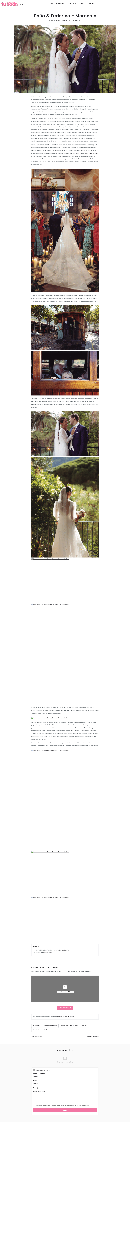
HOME (51, 4)
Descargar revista (65, 1008)
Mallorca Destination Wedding (69, 1025)
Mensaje (35, 1088)
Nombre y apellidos (39, 1073)
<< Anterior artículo (36, 1036)
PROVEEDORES (60, 4)
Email (35, 1080)
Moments (84, 1025)
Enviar (65, 1110)
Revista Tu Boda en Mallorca (65, 1016)
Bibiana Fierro (47, 952)
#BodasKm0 (36, 1025)
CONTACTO (91, 4)
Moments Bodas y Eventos (61, 950)
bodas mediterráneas (50, 1025)
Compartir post (76, 20)
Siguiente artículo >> (93, 1036)
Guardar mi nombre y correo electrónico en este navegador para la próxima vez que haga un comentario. (62, 1105)
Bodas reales (55, 20)
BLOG (82, 4)
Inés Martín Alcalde (92, 153)
